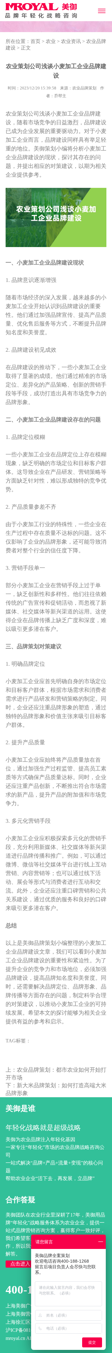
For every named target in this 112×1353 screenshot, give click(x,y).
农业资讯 (71, 41)
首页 (35, 41)
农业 (51, 41)
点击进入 (20, 1263)
